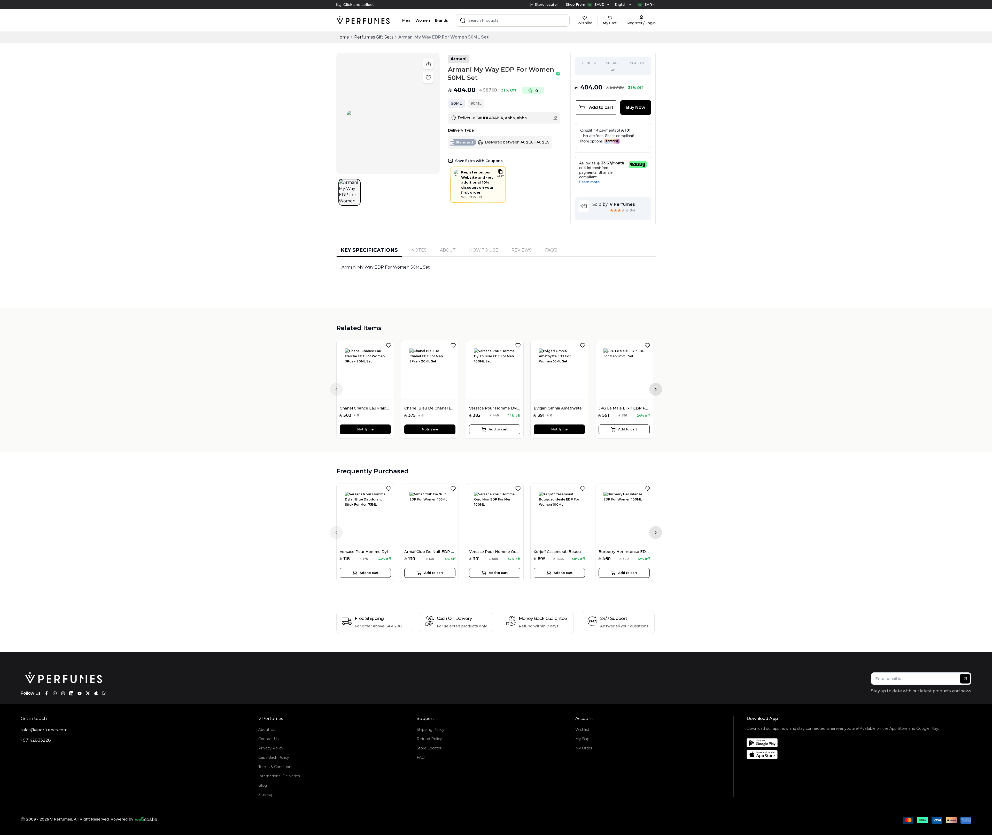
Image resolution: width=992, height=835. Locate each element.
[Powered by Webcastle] (146, 819)
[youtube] (80, 693)
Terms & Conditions (275, 766)
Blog (262, 785)
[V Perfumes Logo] (363, 20)
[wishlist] (389, 344)
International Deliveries (279, 776)
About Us (266, 729)
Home (342, 37)
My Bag (582, 739)
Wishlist (582, 729)
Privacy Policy (270, 748)
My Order (583, 748)
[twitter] (88, 693)
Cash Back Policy (273, 757)
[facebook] (46, 693)
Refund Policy (429, 739)
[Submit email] (965, 679)
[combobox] (598, 4)
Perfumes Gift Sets (373, 37)
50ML (456, 103)
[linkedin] (71, 693)
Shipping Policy (430, 729)
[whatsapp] (55, 693)
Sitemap (266, 794)
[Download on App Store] (843, 754)
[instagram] (63, 693)
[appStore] (96, 693)
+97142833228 (36, 740)
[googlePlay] (104, 693)
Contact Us (268, 739)
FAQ (421, 757)
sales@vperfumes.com (44, 729)
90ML (476, 103)
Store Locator (429, 748)
